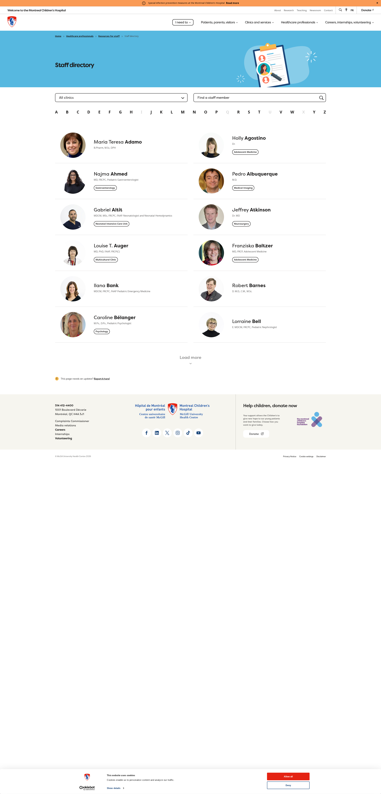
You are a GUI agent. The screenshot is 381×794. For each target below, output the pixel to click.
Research (289, 10)
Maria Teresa (118, 142)
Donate (366, 10)
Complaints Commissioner (72, 421)
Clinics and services (258, 22)
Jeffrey (251, 210)
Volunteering (63, 438)
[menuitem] (277, 10)
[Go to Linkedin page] (156, 432)
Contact (328, 10)
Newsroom (315, 10)
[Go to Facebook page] (146, 432)
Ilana (106, 285)
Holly (249, 138)
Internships (62, 434)
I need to (182, 22)
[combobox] (260, 98)
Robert (249, 285)
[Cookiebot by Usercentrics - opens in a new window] (87, 788)
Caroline (115, 317)
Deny (288, 785)
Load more (190, 357)
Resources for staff (109, 36)
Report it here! (102, 378)
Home (58, 36)
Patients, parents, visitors (218, 22)
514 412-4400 (64, 405)
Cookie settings (306, 456)
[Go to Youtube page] (198, 432)
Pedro (255, 174)
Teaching (302, 10)
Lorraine (246, 321)
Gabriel (108, 210)
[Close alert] (377, 3)
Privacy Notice (289, 456)
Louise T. (111, 245)
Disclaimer (321, 456)
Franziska (252, 245)
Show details (113, 788)
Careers (60, 430)
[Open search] (340, 10)
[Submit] (320, 97)
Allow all (288, 776)
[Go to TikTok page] (188, 432)
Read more (232, 3)
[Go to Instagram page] (177, 432)
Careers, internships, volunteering (348, 22)
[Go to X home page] (167, 432)
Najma (110, 174)
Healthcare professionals (298, 22)
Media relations (65, 425)
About (277, 10)
